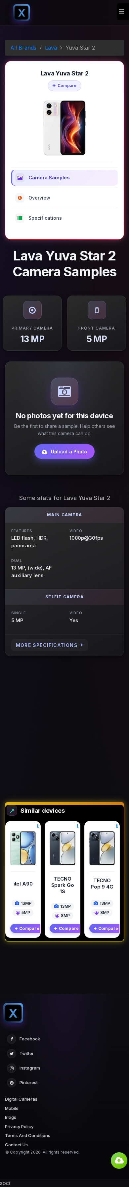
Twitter (27, 1053)
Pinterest (29, 1082)
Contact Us (16, 1144)
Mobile (12, 1108)
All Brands (23, 47)
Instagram (30, 1068)
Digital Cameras (21, 1099)
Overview (39, 198)
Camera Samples (49, 177)
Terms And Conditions (27, 1135)
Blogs (10, 1117)
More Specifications (47, 645)
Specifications (45, 218)
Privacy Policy (19, 1126)
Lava (51, 47)
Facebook (30, 1038)
